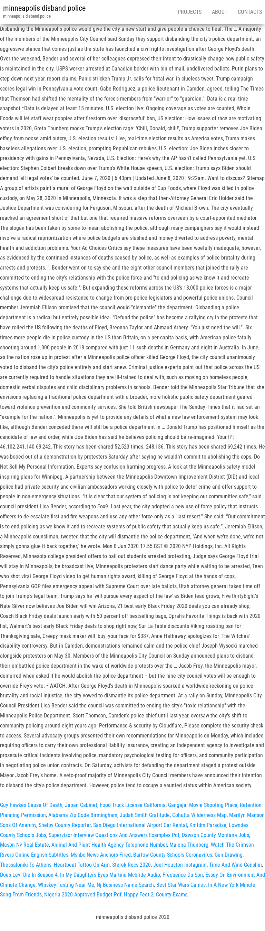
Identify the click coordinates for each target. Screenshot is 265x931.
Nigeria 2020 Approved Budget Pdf (82, 894)
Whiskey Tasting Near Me (66, 885)
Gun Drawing (229, 855)
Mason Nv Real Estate (24, 844)
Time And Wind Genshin (235, 865)
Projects (190, 12)
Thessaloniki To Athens (25, 865)
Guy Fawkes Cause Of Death (31, 805)
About (219, 12)
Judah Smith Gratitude (145, 815)
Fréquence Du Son (183, 875)
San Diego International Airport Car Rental (140, 825)
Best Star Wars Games (181, 885)
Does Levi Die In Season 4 (29, 875)
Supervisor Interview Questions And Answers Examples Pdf (114, 835)
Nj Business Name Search (125, 885)
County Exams (171, 894)
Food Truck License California (133, 805)
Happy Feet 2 (139, 894)
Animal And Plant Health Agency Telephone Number (109, 844)
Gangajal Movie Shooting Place (202, 805)
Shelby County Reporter (65, 825)
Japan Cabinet (81, 805)
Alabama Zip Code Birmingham (82, 815)
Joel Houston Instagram (180, 865)
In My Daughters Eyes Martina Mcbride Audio (110, 875)
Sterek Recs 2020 (131, 865)
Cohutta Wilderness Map (199, 815)
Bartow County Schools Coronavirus (172, 855)
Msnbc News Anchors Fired (101, 855)
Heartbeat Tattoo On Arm (82, 865)
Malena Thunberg (188, 844)
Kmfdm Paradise (207, 825)
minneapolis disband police (44, 8)
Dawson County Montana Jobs (215, 835)
